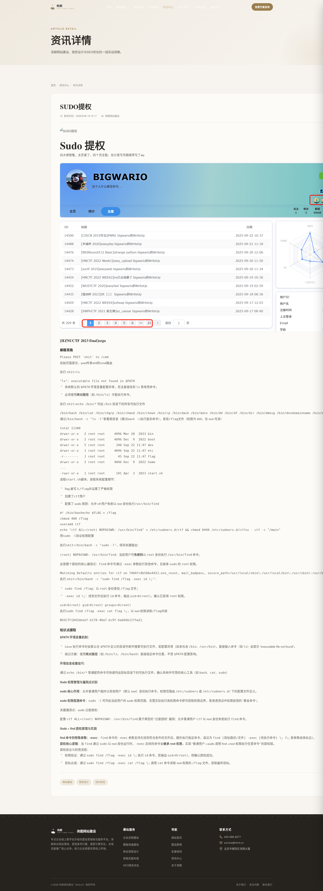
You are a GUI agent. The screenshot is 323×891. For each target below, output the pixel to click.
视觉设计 (84, 782)
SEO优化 (100, 782)
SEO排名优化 (131, 865)
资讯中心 (168, 7)
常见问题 (254, 884)
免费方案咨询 (262, 7)
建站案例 (138, 7)
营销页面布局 (131, 858)
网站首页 (176, 837)
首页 (109, 7)
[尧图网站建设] (63, 6)
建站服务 (121, 7)
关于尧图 (183, 7)
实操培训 (153, 7)
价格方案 (200, 7)
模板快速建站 (131, 844)
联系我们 (215, 7)
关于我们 (241, 884)
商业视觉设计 (131, 851)
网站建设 (67, 782)
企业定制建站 (131, 837)
